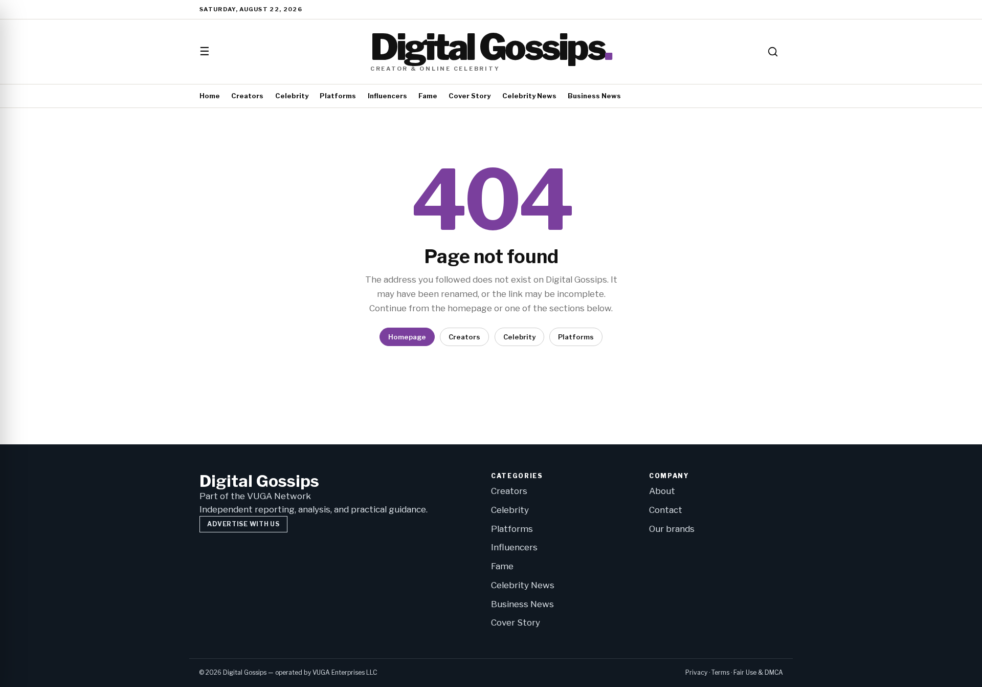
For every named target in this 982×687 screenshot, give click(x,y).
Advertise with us (243, 524)
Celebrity (291, 96)
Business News (594, 96)
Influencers (387, 96)
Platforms (338, 96)
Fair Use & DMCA (758, 672)
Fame (427, 96)
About (662, 491)
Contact (665, 510)
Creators (247, 96)
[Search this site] (773, 51)
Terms (720, 672)
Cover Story (469, 96)
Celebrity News (529, 96)
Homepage (407, 337)
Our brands (672, 529)
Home (209, 96)
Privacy (696, 672)
